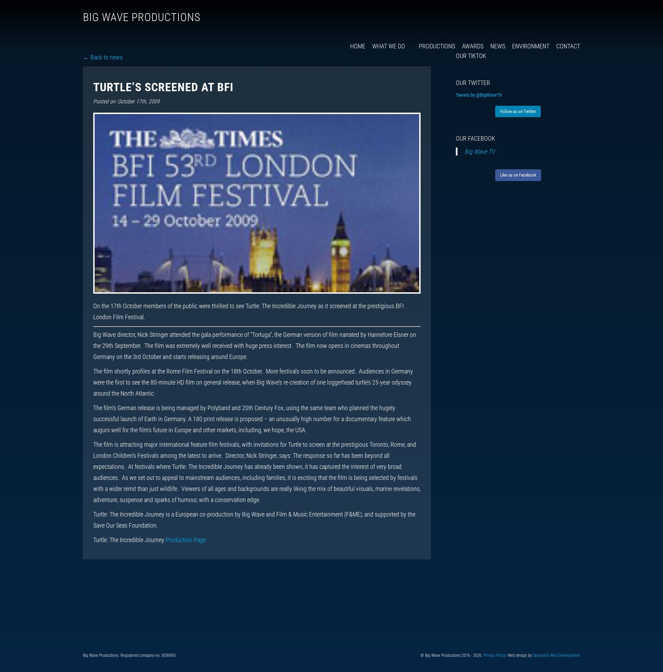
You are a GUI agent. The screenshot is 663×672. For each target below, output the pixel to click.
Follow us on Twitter (518, 111)
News (497, 46)
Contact (568, 46)
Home (357, 46)
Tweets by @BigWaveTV (479, 95)
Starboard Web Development (556, 655)
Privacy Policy (494, 655)
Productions (437, 46)
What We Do (388, 46)
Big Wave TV (479, 151)
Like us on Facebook (518, 175)
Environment (530, 46)
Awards (472, 46)
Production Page (186, 539)
